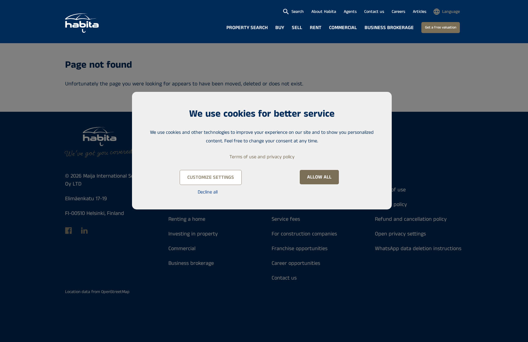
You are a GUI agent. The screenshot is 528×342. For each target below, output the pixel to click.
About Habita (323, 12)
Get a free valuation (440, 27)
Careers (398, 12)
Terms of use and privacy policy (262, 156)
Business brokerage (389, 27)
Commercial (343, 27)
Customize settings (210, 177)
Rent (315, 27)
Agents (350, 12)
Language (451, 12)
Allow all (319, 177)
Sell (297, 27)
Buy (279, 27)
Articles (419, 12)
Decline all (208, 192)
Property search (247, 27)
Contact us (374, 12)
